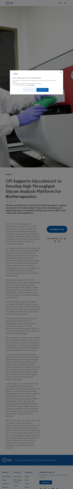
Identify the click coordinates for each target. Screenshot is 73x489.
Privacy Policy (31, 85)
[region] (36, 82)
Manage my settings (29, 90)
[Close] (61, 72)
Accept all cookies (42, 90)
